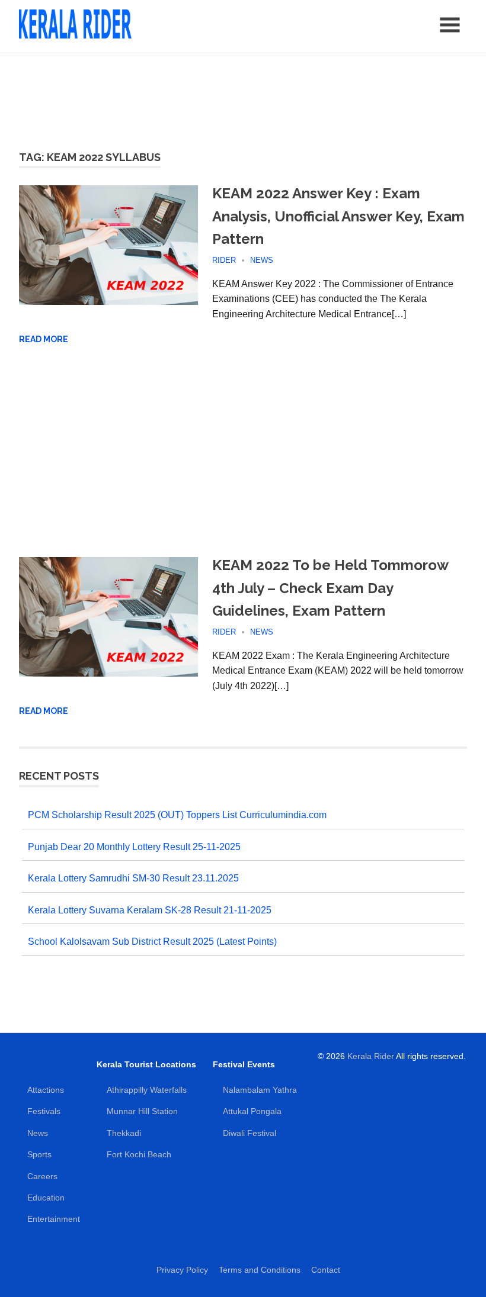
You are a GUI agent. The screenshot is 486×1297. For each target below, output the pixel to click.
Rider (224, 260)
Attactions (45, 1090)
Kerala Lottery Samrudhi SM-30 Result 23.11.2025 (133, 878)
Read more (43, 339)
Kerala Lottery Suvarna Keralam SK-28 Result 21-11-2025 (149, 910)
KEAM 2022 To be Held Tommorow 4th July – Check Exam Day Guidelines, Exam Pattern (330, 587)
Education (46, 1197)
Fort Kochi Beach (139, 1154)
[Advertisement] (243, 94)
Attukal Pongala (252, 1111)
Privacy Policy (182, 1270)
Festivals (43, 1111)
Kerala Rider (370, 1056)
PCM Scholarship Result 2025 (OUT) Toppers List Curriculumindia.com (177, 815)
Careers (42, 1176)
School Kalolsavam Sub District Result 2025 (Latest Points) (152, 941)
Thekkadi (124, 1133)
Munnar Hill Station (142, 1111)
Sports (39, 1154)
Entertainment (53, 1219)
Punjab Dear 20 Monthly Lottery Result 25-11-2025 (134, 847)
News (261, 260)
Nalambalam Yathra (260, 1090)
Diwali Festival (249, 1133)
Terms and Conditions (259, 1270)
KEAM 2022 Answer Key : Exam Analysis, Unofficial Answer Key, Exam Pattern (338, 216)
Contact (325, 1270)
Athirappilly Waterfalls (147, 1090)
